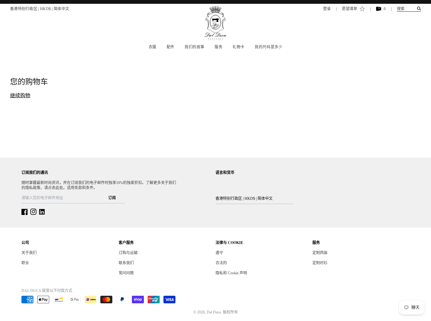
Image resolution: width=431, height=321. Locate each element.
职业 (25, 263)
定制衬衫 (320, 263)
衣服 (152, 47)
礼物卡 (239, 47)
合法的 (221, 263)
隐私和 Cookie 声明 (231, 273)
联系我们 (126, 263)
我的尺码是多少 (268, 47)
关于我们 (29, 253)
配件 (170, 47)
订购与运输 (128, 253)
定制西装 (320, 253)
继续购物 (20, 95)
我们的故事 (194, 47)
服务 (218, 47)
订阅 (112, 198)
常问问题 (126, 273)
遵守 (219, 253)
